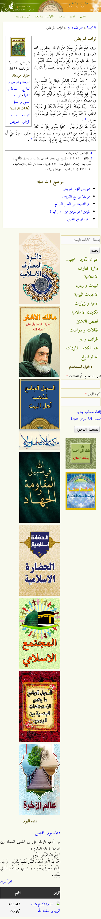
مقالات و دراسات (44, 16)
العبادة (14, 115)
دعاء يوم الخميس (47, 833)
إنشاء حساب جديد (89, 412)
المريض (14, 121)
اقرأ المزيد (6, 881)
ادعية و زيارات (67, 16)
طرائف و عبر (75, 27)
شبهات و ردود (23, 16)
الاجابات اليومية (86, 295)
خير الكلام (90, 348)
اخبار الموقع (89, 357)
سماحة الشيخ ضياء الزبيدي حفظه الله (45, 907)
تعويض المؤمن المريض (76, 189)
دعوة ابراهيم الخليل (78, 219)
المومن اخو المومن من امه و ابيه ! (70, 211)
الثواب (26, 115)
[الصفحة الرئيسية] (50, 11)
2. (91, 158)
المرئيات (72, 348)
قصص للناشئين (87, 321)
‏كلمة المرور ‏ (93, 394)
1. (91, 153)
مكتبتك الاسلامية (84, 312)
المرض (26, 121)
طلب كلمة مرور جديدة (86, 418)
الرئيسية (91, 27)
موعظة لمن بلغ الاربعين (76, 196)
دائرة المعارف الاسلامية (88, 273)
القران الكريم (89, 260)
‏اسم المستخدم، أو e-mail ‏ (83, 376)
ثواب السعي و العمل (21, 98)
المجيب (83, 16)
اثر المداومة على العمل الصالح (72, 204)
